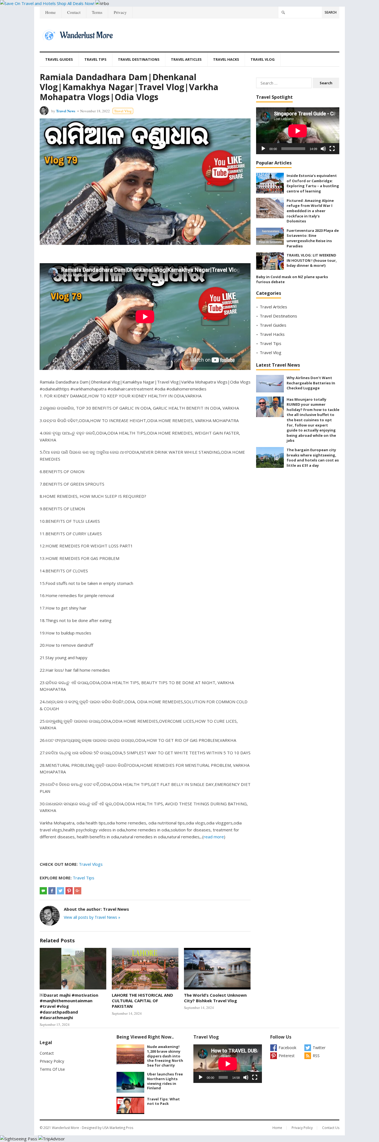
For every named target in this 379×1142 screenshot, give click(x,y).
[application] (297, 130)
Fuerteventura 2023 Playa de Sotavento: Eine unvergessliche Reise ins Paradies (313, 238)
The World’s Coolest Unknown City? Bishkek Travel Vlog (215, 997)
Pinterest (287, 1055)
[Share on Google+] (77, 890)
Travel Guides (59, 59)
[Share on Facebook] (51, 890)
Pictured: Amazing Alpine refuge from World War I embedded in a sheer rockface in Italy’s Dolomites (310, 211)
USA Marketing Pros (117, 1127)
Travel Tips (95, 59)
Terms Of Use (52, 1069)
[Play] (263, 148)
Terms (97, 12)
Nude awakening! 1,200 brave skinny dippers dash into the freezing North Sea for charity (165, 1056)
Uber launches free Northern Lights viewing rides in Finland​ (165, 1081)
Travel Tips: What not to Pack (163, 1101)
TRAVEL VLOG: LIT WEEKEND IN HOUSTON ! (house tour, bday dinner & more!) (312, 260)
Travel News (65, 110)
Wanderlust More (65, 1127)
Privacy (120, 12)
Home (50, 12)
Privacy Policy (52, 1061)
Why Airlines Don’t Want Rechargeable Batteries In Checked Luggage (311, 382)
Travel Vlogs (91, 864)
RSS (316, 1055)
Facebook (287, 1047)
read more (214, 836)
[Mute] (323, 148)
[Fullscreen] (332, 148)
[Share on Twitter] (60, 890)
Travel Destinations (139, 59)
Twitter (319, 1047)
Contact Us (330, 1127)
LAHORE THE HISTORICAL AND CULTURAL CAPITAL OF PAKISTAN (142, 1000)
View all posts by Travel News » (92, 917)
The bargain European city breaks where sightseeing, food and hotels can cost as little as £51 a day (313, 457)
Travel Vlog (263, 59)
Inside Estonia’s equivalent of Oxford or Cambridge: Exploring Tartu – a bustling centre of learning (313, 183)
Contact (73, 12)
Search (331, 12)
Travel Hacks (226, 59)
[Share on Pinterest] (69, 890)
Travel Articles (186, 59)
